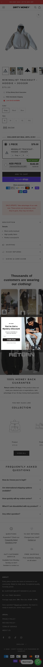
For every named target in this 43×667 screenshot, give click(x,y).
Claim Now (11, 340)
